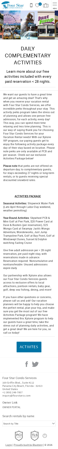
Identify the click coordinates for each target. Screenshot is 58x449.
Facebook (26, 364)
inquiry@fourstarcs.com (16, 395)
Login (8, 445)
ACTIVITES (29, 346)
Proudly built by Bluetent (28, 445)
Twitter (35, 364)
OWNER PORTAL (11, 407)
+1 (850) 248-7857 (12, 392)
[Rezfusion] (45, 436)
